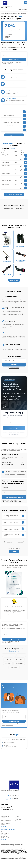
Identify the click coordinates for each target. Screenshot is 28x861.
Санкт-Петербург (5, 833)
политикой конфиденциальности (14, 368)
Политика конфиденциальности (20, 821)
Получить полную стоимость (14, 497)
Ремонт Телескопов (5, 819)
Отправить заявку (14, 59)
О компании (18, 819)
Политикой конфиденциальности (12, 63)
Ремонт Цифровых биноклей (5, 817)
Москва (2, 831)
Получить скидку (13, 428)
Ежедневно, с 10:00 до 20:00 (15, 800)
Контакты (17, 817)
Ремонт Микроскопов (6, 815)
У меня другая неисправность (14, 134)
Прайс (16, 815)
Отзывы (17, 816)
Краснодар (3, 834)
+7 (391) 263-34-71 (22, 9)
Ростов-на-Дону (4, 836)
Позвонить (14, 551)
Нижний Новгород (5, 837)
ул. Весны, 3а (15, 798)
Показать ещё (14, 280)
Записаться (14, 364)
